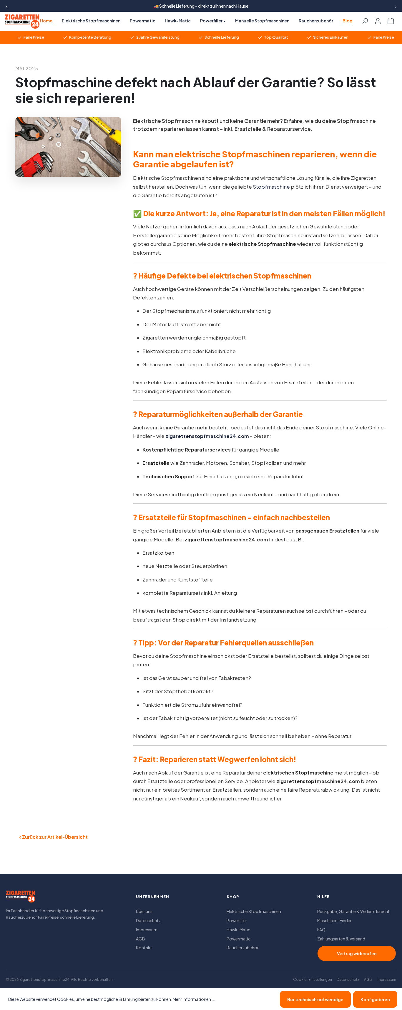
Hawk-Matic (238, 929)
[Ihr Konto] (377, 19)
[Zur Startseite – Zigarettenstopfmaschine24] (19, 21)
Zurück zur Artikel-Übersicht (53, 836)
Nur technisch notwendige (315, 999)
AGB (140, 938)
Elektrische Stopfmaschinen (254, 911)
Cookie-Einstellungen (312, 979)
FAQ (321, 929)
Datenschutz (148, 920)
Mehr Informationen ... (194, 999)
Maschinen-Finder (334, 920)
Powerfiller (237, 920)
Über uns (144, 911)
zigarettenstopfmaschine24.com (207, 436)
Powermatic (238, 938)
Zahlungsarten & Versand (341, 938)
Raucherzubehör (243, 947)
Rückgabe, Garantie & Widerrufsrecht (353, 911)
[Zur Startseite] (20, 898)
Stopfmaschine (271, 187)
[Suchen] (364, 19)
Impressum (146, 929)
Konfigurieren (375, 999)
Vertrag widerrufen (356, 953)
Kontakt (144, 947)
